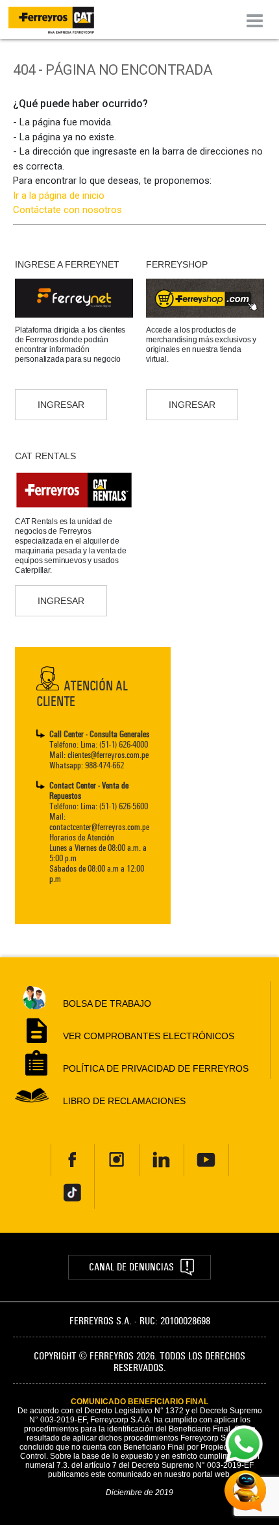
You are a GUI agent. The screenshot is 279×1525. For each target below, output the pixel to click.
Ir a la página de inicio (58, 195)
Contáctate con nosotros (67, 210)
